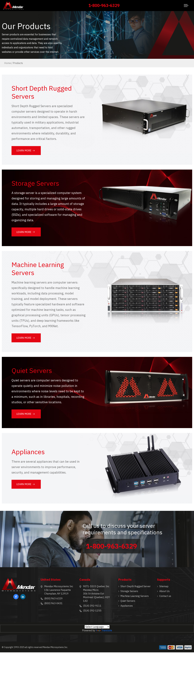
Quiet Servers (127, 600)
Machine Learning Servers (134, 596)
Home (7, 63)
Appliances (126, 605)
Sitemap (163, 586)
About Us (164, 591)
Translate (106, 630)
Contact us (165, 596)
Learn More (23, 150)
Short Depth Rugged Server (135, 586)
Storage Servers (129, 591)
